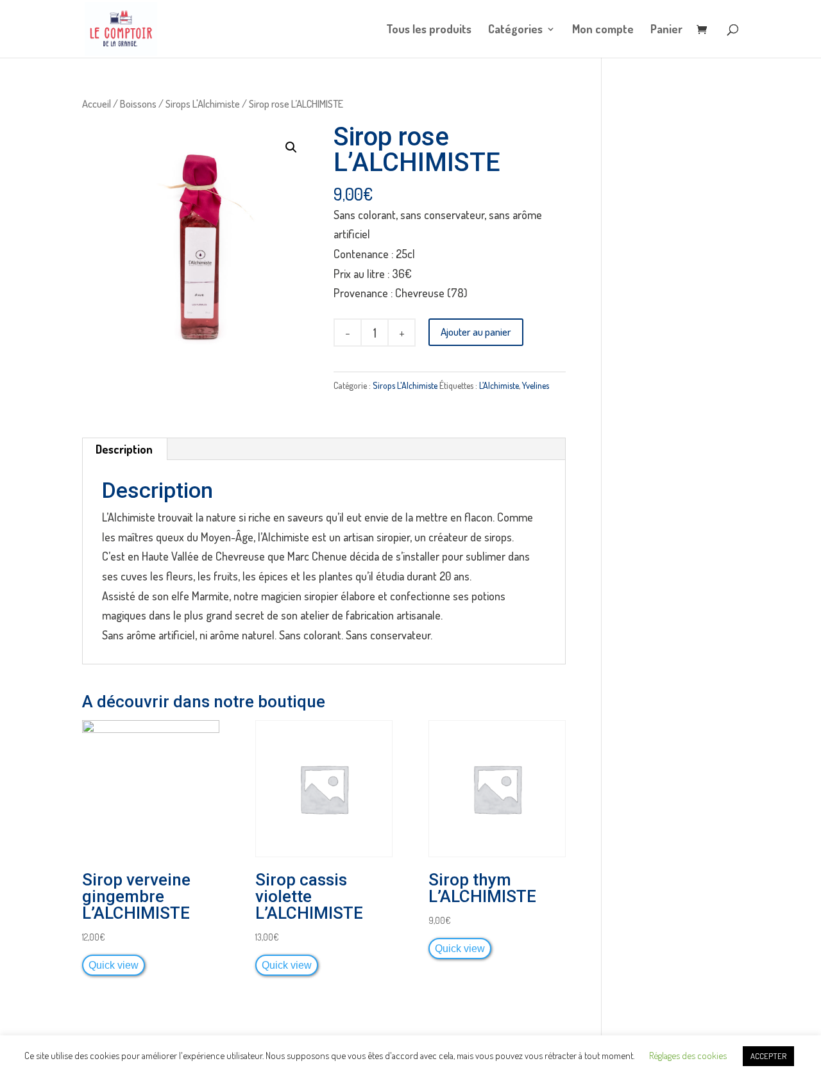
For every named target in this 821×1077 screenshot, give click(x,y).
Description (124, 449)
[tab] (124, 449)
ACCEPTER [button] (768, 1056)
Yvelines (535, 385)
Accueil (96, 103)
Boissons (138, 103)
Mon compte (603, 30)
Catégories (515, 30)
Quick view (114, 965)
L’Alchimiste (499, 385)
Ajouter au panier (476, 331)
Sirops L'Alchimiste (202, 103)
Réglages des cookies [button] (688, 1055)
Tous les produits (428, 30)
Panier (666, 30)
